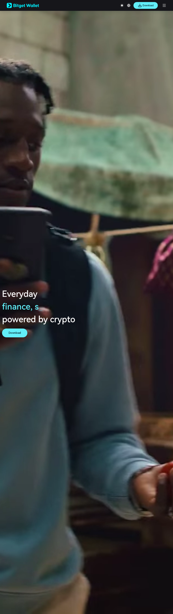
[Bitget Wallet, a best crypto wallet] (27, 5)
